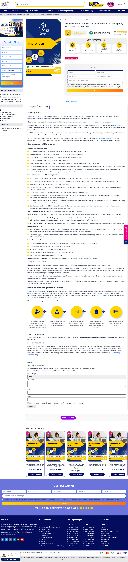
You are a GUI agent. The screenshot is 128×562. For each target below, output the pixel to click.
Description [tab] (32, 107)
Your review (31, 379)
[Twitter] (6, 539)
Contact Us (121, 11)
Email (29, 396)
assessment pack (105, 138)
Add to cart (36, 474)
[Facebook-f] (2, 539)
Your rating (31, 374)
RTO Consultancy (87, 11)
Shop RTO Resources (32, 11)
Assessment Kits (43, 117)
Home (5, 11)
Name (30, 390)
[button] (71, 58)
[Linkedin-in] (14, 539)
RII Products (89, 20)
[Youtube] (22, 539)
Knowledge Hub (105, 11)
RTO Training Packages (66, 11)
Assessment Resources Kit (11, 14)
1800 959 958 (85, 508)
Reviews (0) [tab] (43, 107)
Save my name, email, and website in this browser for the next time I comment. (56, 403)
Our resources (32, 291)
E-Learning (49, 11)
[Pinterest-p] (10, 539)
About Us (15, 11)
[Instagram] (18, 539)
